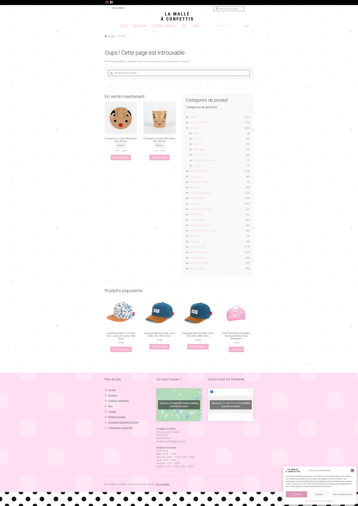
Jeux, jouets (195, 203)
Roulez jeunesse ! (197, 257)
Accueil (124, 25)
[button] (352, 470)
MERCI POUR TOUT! (199, 225)
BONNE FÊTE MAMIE (199, 171)
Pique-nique (198, 149)
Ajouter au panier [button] (120, 157)
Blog (184, 25)
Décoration (194, 187)
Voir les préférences (342, 494)
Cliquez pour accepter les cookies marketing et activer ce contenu (179, 404)
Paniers (196, 144)
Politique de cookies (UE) (120, 427)
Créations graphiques (164, 25)
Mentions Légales (327, 501)
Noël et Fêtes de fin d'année (203, 230)
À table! (193, 117)
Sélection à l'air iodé (199, 263)
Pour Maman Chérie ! (199, 252)
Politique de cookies (312, 501)
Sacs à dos (198, 155)
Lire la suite (236, 349)
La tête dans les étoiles (200, 209)
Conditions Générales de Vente (123, 422)
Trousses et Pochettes (204, 160)
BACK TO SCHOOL (198, 122)
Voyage (197, 165)
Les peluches (195, 214)
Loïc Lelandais (162, 484)
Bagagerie (194, 128)
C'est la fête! (195, 176)
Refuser (319, 494)
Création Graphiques (199, 182)
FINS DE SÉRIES (197, 198)
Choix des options (121, 349)
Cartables (197, 138)
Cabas (196, 133)
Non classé (195, 236)
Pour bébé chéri (197, 247)
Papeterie (194, 241)
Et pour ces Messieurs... (201, 192)
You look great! (196, 268)
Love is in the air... (198, 219)
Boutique (138, 25)
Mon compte (118, 8)
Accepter (296, 494)
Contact (196, 25)
